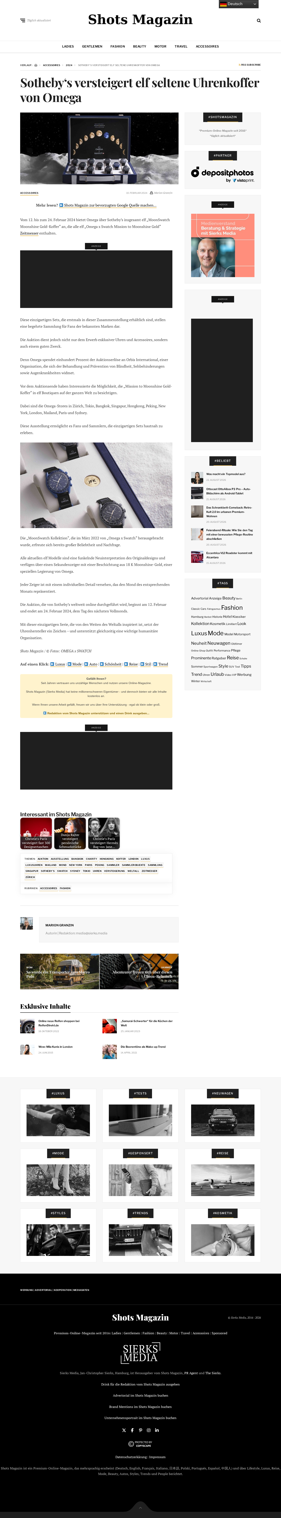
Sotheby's (48, 871)
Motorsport (242, 634)
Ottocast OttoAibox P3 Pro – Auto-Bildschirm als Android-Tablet (228, 491)
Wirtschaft (206, 681)
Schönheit (113, 664)
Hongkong (107, 858)
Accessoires (207, 46)
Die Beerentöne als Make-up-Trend (143, 1046)
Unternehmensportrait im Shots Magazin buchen (140, 1418)
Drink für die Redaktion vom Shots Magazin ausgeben (140, 1384)
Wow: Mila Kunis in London (55, 1046)
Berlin (239, 598)
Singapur (32, 871)
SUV (231, 666)
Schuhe (243, 658)
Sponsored (219, 1333)
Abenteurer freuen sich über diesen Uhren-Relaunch (142, 974)
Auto (92, 664)
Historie (217, 616)
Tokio (86, 871)
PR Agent (191, 1373)
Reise (133, 664)
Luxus (60, 664)
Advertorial (199, 598)
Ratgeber (219, 658)
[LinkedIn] (157, 1430)
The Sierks (213, 1373)
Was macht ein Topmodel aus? (225, 474)
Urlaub (217, 674)
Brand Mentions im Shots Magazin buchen (140, 1406)
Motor (160, 46)
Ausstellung (60, 858)
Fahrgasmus (214, 608)
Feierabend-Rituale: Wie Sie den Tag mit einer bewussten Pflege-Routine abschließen (229, 534)
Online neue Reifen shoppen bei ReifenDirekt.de (58, 1023)
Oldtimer (236, 643)
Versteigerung (114, 871)
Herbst (207, 617)
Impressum (157, 1457)
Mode (77, 664)
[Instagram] (149, 1430)
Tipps (246, 666)
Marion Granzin (59, 925)
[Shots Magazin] (140, 19)
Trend (163, 664)
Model (228, 634)
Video (228, 674)
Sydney (75, 871)
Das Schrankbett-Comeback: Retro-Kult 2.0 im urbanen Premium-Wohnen (229, 512)
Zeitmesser (29, 233)
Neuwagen (218, 643)
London (134, 858)
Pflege (235, 650)
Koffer (121, 858)
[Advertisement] (97, 279)
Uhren (97, 871)
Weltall (133, 871)
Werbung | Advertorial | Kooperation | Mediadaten (54, 1290)
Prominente (201, 658)
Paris (88, 865)
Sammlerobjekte (133, 865)
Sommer (197, 666)
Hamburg (197, 616)
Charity (91, 858)
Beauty (139, 46)
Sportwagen (210, 666)
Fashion (117, 46)
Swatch (62, 871)
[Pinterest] (140, 1430)
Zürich (30, 877)
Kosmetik (217, 624)
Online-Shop (198, 650)
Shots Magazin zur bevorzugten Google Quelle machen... (110, 205)
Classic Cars (198, 608)
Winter (195, 681)
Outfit (209, 650)
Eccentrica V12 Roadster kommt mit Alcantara (229, 555)
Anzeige (215, 598)
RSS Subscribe (251, 65)
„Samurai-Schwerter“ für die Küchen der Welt (147, 1023)
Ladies (68, 46)
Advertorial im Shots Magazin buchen (140, 1395)
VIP (234, 674)
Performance (222, 650)
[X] (124, 1430)
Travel (181, 46)
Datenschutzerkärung (131, 1457)
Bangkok (77, 858)
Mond (62, 865)
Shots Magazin (140, 1317)
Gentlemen (92, 46)
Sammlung (155, 865)
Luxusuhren (34, 865)
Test (237, 666)
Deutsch (235, 4)
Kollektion (200, 623)
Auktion (43, 858)
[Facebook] (132, 1430)
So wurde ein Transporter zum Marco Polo (58, 974)
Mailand (51, 865)
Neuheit (199, 643)
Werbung (244, 674)
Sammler (113, 865)
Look (241, 623)
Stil (147, 664)
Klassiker (239, 617)
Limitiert (231, 624)
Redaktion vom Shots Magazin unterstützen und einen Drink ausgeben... (97, 713)
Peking (99, 865)
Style (223, 666)
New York (75, 865)
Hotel (227, 616)
